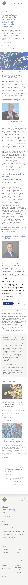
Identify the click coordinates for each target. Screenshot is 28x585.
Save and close (14, 307)
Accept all (8, 303)
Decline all (20, 303)
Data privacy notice (8, 296)
